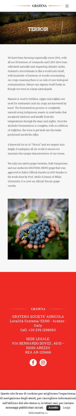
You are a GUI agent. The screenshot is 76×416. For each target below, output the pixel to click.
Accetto (53, 407)
